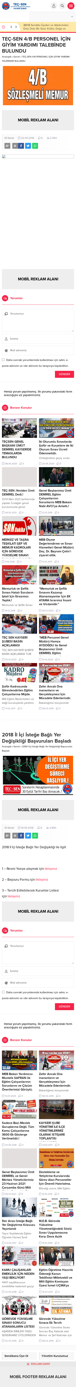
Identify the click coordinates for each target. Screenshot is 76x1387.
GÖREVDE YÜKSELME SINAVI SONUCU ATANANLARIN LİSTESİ (18, 1323)
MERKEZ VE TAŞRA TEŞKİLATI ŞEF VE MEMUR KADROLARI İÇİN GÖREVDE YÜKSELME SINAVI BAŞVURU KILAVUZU (17, 549)
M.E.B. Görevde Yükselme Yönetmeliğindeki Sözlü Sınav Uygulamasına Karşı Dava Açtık (55, 1228)
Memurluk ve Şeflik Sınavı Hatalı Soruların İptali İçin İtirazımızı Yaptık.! (17, 594)
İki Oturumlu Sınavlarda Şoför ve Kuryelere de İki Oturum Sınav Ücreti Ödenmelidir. (56, 447)
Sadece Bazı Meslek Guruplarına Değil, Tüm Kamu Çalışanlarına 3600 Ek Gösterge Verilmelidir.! (18, 1130)
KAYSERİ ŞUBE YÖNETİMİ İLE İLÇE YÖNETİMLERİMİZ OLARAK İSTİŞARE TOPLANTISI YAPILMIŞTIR (52, 1132)
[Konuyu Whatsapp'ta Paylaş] (35, 146)
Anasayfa (6, 56)
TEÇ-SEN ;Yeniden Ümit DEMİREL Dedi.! (18, 492)
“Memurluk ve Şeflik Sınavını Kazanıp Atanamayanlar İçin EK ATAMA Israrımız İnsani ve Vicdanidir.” (55, 596)
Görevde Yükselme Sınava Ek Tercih (52, 1321)
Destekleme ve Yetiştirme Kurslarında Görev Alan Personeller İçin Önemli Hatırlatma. (55, 1178)
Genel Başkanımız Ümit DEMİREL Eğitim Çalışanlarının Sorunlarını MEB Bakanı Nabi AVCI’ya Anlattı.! (55, 498)
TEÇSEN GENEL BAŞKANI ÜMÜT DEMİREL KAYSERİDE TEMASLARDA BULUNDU (47, 28)
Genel (16, 56)
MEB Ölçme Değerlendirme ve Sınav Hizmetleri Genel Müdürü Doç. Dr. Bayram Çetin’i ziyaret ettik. (56, 547)
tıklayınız (51, 869)
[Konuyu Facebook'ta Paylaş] (21, 146)
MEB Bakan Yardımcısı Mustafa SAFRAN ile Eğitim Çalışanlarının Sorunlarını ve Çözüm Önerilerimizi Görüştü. (17, 1082)
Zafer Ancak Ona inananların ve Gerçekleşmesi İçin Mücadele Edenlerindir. (55, 692)
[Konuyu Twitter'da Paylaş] (28, 146)
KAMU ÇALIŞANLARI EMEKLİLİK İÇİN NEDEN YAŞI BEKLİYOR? (18, 1274)
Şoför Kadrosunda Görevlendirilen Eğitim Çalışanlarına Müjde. (17, 690)
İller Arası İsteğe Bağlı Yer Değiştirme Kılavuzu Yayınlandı (18, 1225)
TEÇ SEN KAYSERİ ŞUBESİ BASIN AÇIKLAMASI (14, 641)
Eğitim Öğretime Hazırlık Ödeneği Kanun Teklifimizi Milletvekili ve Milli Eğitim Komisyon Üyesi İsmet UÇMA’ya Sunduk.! (56, 1279)
